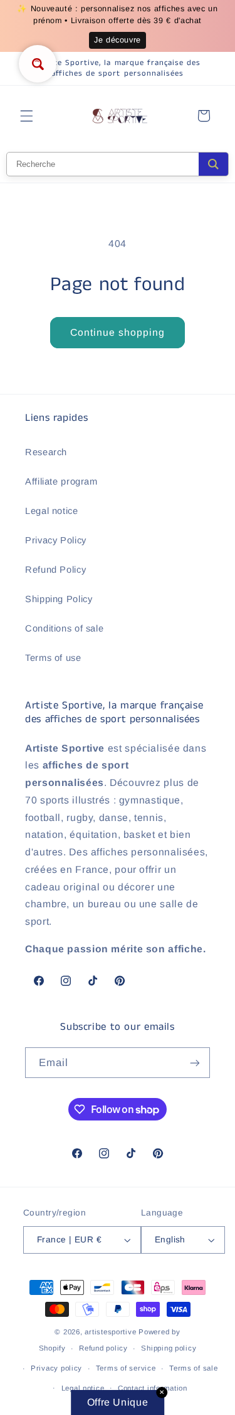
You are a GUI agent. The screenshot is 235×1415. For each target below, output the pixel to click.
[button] (26, 115)
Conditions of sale (64, 628)
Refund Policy (55, 570)
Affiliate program (61, 481)
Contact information (152, 1388)
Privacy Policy (55, 540)
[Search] (213, 164)
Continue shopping (117, 332)
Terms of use (53, 658)
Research (46, 452)
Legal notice (51, 511)
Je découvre (117, 40)
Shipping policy (168, 1348)
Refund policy (103, 1348)
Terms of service (126, 1368)
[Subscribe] (194, 1062)
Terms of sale (193, 1368)
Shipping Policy (58, 599)
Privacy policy (56, 1368)
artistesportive (110, 1332)
